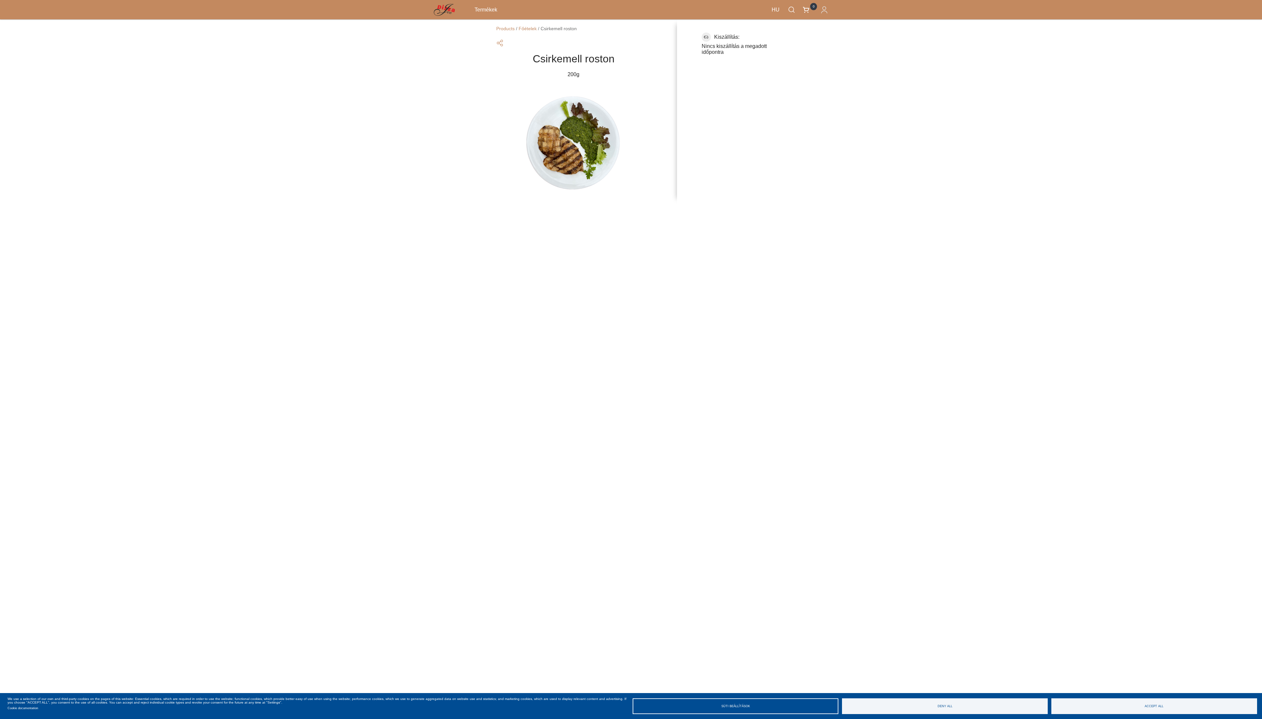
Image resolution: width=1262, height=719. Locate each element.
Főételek (528, 28)
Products (505, 28)
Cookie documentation (23, 708)
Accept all (1154, 706)
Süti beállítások (735, 706)
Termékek (486, 9)
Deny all (945, 706)
